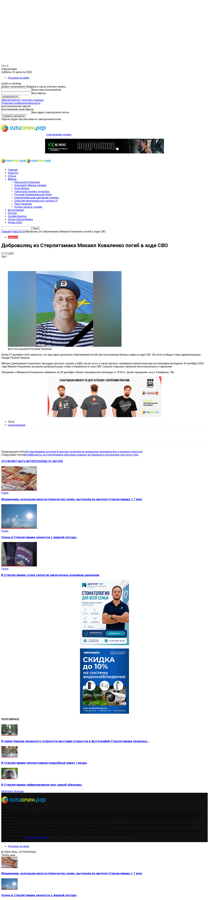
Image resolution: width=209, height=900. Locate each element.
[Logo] (13, 164)
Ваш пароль (39, 93)
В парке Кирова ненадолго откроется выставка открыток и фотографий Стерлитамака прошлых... (75, 741)
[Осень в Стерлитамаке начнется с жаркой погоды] (19, 527)
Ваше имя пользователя (46, 89)
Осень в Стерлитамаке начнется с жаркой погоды (39, 537)
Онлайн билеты (17, 216)
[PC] (104, 152)
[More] (102, 261)
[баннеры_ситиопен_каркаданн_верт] (104, 712)
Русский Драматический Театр (33, 194)
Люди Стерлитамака (20, 219)
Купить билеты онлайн (28, 206)
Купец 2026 (15, 222)
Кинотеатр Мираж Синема (30, 185)
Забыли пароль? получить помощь (22, 100)
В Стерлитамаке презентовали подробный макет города (44, 763)
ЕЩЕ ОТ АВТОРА (52, 461)
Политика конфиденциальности (20, 103)
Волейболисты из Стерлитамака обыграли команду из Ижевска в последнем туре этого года (81, 454)
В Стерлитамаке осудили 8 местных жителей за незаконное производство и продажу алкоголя (84, 451)
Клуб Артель (21, 188)
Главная (12, 169)
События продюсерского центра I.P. (36, 200)
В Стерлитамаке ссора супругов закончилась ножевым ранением (50, 575)
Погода (12, 213)
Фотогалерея (16, 210)
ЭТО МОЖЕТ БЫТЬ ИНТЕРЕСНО (21, 461)
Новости (13, 172)
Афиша (12, 179)
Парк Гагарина (23, 203)
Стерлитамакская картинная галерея (36, 197)
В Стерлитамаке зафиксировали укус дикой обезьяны (41, 785)
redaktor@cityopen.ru (37, 837)
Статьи (12, 176)
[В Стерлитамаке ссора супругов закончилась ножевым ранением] (19, 565)
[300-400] (104, 644)
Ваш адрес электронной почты (50, 112)
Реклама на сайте (18, 77)
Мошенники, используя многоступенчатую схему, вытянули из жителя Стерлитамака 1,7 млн (71, 499)
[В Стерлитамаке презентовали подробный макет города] (9, 756)
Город (4, 492)
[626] (104, 416)
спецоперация (16, 425)
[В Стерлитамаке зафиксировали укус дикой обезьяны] (9, 778)
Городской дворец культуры (31, 191)
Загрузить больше (12, 791)
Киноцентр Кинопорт (27, 182)
